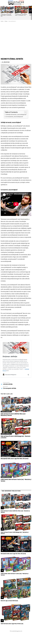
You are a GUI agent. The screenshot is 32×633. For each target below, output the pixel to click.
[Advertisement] (16, 39)
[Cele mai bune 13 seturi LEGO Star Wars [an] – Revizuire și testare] (16, 404)
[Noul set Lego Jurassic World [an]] (16, 588)
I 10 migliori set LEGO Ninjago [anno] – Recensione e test (21, 15)
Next (31, 13)
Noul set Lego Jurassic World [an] (9, 601)
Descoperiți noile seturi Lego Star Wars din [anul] (14, 459)
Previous (0, 13)
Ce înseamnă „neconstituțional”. (14, 116)
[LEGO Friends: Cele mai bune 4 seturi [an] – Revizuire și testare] (16, 470)
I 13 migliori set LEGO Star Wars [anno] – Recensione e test (6, 15)
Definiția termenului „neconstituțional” (16, 114)
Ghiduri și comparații (6, 411)
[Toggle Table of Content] (25, 112)
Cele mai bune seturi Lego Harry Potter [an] (12, 623)
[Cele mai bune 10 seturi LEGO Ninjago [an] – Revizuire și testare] (16, 426)
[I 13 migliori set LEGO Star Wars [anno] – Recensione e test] (7, 9)
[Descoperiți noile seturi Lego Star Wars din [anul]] (16, 449)
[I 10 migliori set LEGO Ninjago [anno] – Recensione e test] (21, 9)
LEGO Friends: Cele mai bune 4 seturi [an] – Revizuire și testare (16, 480)
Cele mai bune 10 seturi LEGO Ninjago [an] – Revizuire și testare (15, 437)
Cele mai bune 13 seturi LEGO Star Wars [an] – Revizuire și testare (13, 414)
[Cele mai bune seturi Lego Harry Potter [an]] (16, 612)
